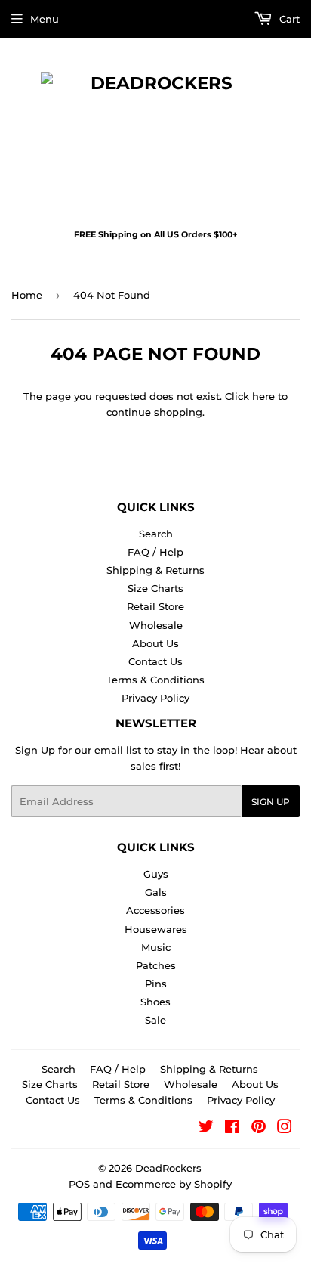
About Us (155, 643)
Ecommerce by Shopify (173, 1184)
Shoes (155, 1002)
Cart (288, 19)
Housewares (156, 929)
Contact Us (155, 661)
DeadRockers (168, 1168)
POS (79, 1184)
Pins (156, 983)
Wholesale (156, 625)
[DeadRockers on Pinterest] (258, 1129)
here (263, 396)
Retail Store (155, 606)
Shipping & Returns (155, 570)
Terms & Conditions (155, 680)
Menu (44, 19)
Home (26, 295)
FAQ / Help (155, 552)
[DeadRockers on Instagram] (284, 1129)
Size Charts (155, 588)
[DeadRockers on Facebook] (232, 1129)
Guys (155, 874)
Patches (156, 965)
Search (156, 534)
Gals (156, 892)
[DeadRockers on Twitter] (206, 1129)
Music (156, 947)
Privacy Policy (155, 698)
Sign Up (270, 801)
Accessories (155, 910)
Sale (155, 1020)
